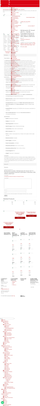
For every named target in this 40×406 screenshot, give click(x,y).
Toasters (13, 27)
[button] (19, 229)
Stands (13, 49)
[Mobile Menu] (1, 1)
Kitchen (13, 24)
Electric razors (14, 94)
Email (5, 192)
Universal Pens (14, 46)
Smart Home (14, 10)
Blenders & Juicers (15, 26)
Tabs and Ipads (14, 58)
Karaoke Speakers (15, 23)
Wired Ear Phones (15, 63)
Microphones (14, 56)
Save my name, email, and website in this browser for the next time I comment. (18, 193)
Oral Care (13, 89)
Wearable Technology (15, 65)
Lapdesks (13, 36)
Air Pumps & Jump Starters (16, 85)
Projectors (13, 14)
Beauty (13, 88)
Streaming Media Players (16, 16)
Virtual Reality (14, 72)
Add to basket (9, 227)
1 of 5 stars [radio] (6, 176)
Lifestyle (13, 87)
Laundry (13, 31)
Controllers (14, 52)
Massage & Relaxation (7, 404)
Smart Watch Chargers (16, 70)
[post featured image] (8, 210)
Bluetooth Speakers (15, 22)
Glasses (13, 71)
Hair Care (13, 90)
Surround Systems (15, 17)
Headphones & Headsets (16, 59)
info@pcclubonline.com (5, 289)
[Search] (14, 318)
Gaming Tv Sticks (15, 51)
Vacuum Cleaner (15, 30)
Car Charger (14, 45)
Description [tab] (8, 52)
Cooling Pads (14, 57)
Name (5, 190)
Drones (13, 78)
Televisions (14, 13)
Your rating (6, 175)
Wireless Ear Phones (15, 64)
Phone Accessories (15, 40)
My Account (14, 281)
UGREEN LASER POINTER (31, 212)
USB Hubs (13, 39)
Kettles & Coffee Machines (16, 25)
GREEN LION (8, 379)
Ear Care (13, 91)
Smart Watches (14, 66)
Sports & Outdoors (15, 82)
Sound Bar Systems (15, 18)
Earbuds (13, 60)
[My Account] (8, 6)
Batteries (13, 73)
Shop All (13, 7)
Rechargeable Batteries (16, 75)
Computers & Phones (15, 33)
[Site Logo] (2, 4)
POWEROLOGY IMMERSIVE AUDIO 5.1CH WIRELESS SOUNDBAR (20, 213)
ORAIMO (12, 69)
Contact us (14, 284)
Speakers (13, 19)
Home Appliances (15, 9)
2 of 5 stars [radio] (10, 176)
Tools (13, 32)
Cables (7, 359)
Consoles (13, 55)
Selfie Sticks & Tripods (15, 43)
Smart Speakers (14, 20)
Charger (13, 44)
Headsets (13, 53)
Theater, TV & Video (15, 12)
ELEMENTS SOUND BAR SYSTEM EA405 (8, 224)
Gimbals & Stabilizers (15, 81)
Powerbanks (14, 42)
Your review (6, 178)
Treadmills (13, 83)
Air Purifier (13, 11)
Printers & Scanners (15, 37)
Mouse (13, 38)
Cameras (13, 79)
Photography (14, 77)
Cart (13, 283)
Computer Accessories (16, 35)
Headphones (14, 62)
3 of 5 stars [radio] (14, 176)
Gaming (13, 50)
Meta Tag (13, 295)
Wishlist (13, 282)
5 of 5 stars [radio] (22, 176)
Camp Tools (14, 84)
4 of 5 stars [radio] (18, 176)
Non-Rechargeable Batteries (17, 76)
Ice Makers (13, 29)
